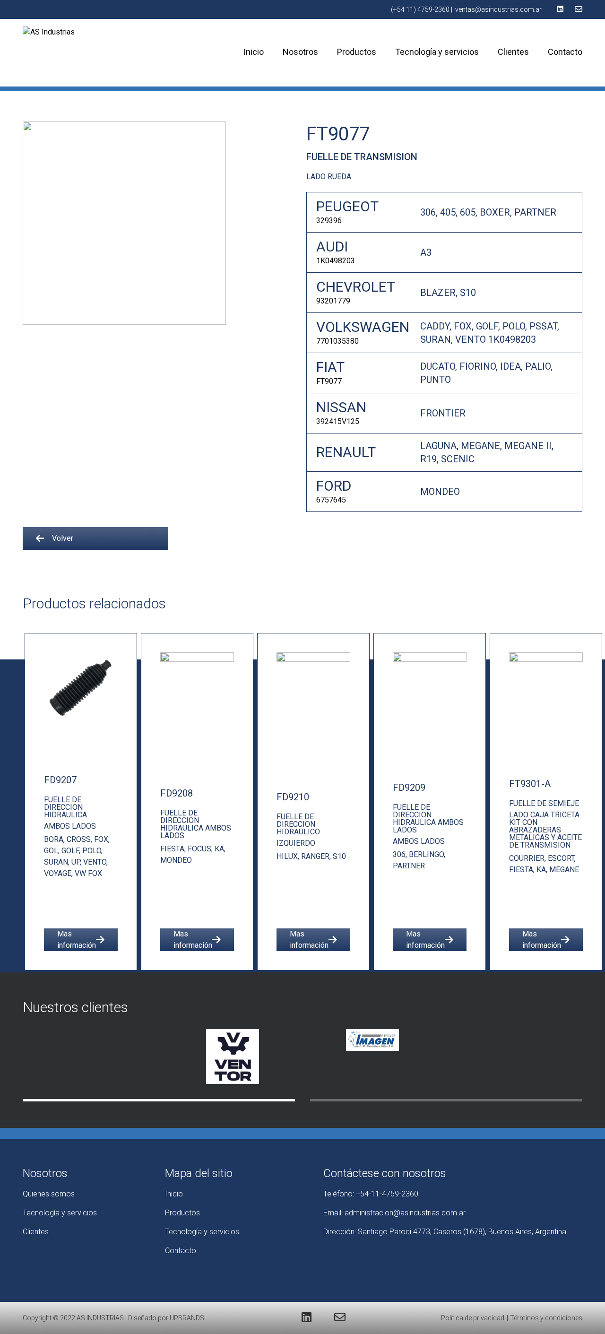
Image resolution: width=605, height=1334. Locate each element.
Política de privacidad (472, 1318)
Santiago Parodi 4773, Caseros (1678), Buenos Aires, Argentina (462, 1231)
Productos (356, 52)
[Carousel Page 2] (446, 1100)
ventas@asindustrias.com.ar (498, 9)
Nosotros (300, 52)
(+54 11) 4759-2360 (420, 9)
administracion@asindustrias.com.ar (405, 1212)
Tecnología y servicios (437, 52)
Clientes (513, 52)
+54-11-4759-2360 (387, 1193)
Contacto (565, 52)
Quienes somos (49, 1193)
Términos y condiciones (546, 1318)
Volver (62, 538)
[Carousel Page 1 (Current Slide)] (159, 1100)
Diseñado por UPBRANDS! (167, 1318)
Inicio (253, 52)
